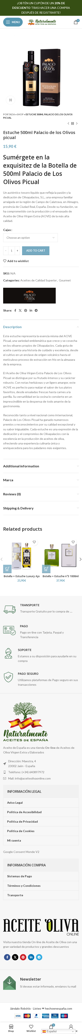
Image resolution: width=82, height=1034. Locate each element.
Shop (20, 114)
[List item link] (41, 772)
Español (51, 1031)
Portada (9, 114)
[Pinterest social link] (25, 310)
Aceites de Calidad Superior (38, 280)
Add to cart (35, 250)
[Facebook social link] (15, 310)
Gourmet (65, 280)
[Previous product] (68, 124)
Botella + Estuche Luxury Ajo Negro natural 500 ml (22, 577)
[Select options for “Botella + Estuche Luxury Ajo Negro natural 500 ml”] (7, 569)
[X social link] (20, 310)
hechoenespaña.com (58, 1008)
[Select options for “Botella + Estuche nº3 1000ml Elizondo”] (46, 569)
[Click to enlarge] (10, 100)
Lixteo (37, 1008)
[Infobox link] (41, 609)
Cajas (7, 230)
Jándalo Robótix (20, 1008)
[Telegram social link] (36, 310)
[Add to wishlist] (34, 542)
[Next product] (77, 124)
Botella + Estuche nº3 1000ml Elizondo (60, 577)
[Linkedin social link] (30, 310)
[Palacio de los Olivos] (29, 296)
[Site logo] (41, 22)
